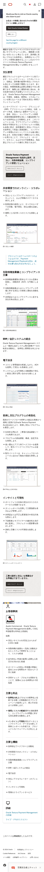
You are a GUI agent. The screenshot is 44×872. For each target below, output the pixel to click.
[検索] (24, 4)
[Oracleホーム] (10, 4)
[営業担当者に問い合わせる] (39, 4)
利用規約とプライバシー (25, 850)
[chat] (13, 867)
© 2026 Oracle (7, 849)
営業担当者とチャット (27, 867)
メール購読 (6, 857)
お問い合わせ (34, 857)
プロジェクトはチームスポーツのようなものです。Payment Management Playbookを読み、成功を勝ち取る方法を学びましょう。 (22, 260)
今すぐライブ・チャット (14, 168)
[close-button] (40, 867)
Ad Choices (21, 853)
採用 (29, 853)
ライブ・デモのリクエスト (17, 819)
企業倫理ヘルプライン (20, 857)
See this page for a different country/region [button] (16, 41)
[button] (4, 4)
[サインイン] (34, 4)
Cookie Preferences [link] (9, 853)
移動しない (11, 34)
